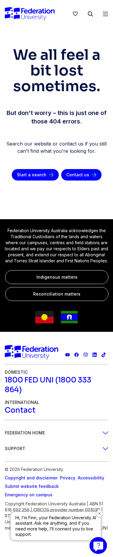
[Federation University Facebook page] (76, 354)
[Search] (90, 14)
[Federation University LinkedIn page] (94, 354)
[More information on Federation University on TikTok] (103, 354)
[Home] (30, 14)
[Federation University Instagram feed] (85, 354)
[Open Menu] (105, 14)
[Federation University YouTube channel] (67, 354)
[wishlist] (75, 14)
